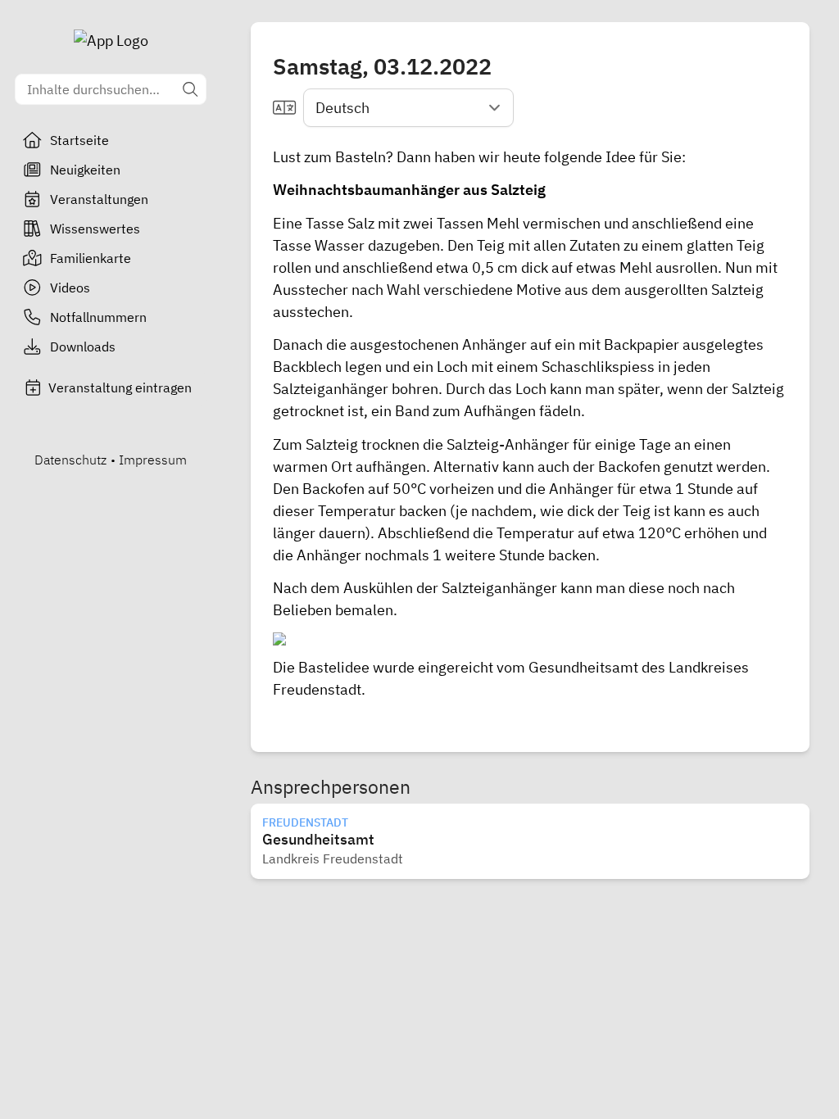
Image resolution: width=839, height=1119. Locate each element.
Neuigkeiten (85, 169)
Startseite (79, 140)
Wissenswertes (95, 228)
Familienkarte (90, 258)
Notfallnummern (98, 317)
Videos (70, 287)
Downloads (83, 346)
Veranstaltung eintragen (120, 387)
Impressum (153, 459)
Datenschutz (70, 459)
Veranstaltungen (99, 199)
